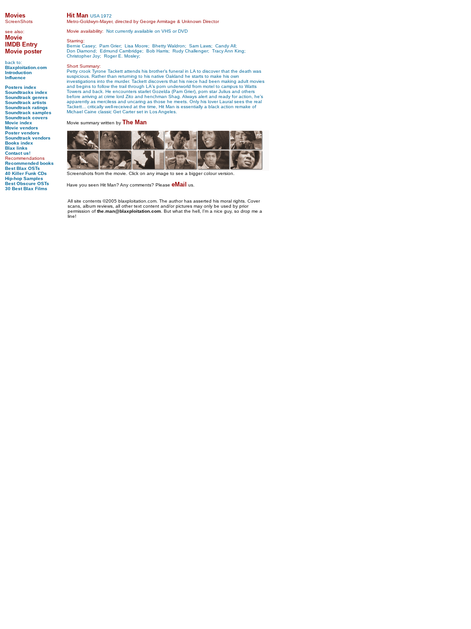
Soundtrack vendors (28, 137)
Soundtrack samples (28, 112)
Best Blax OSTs (22, 168)
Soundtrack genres (26, 97)
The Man (134, 122)
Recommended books (29, 163)
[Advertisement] (32, 334)
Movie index (18, 122)
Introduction (18, 72)
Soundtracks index (26, 92)
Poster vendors (22, 132)
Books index (19, 143)
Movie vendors (21, 127)
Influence (15, 77)
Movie (13, 37)
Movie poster (23, 51)
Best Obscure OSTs (27, 183)
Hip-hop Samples (24, 178)
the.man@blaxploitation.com (129, 211)
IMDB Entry (21, 44)
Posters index (20, 87)
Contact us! (17, 153)
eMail (179, 184)
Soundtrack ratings (26, 107)
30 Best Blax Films (26, 188)
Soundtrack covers (26, 117)
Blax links (16, 148)
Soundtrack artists (25, 102)
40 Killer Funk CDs (26, 173)
